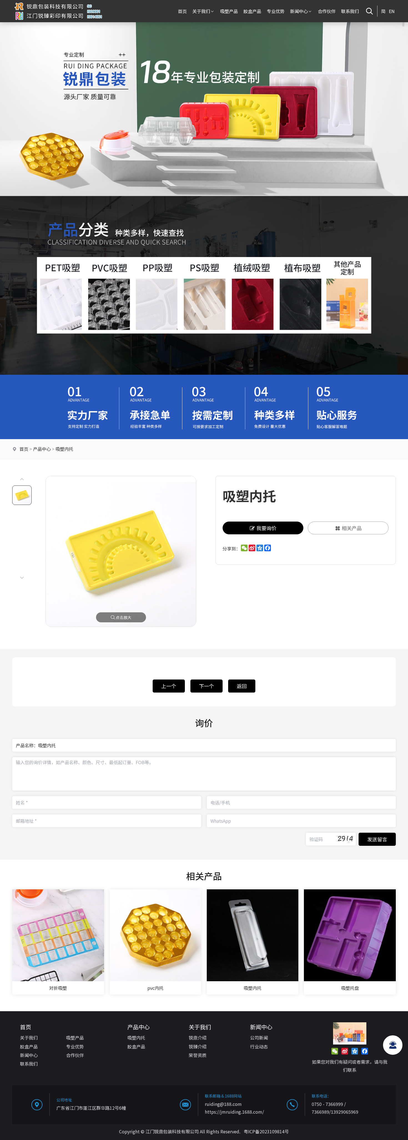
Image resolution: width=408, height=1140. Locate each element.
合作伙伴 (327, 11)
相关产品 (352, 528)
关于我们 (201, 11)
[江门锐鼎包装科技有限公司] (58, 20)
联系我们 (350, 11)
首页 (182, 11)
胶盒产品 (252, 11)
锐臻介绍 (197, 1046)
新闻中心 (299, 11)
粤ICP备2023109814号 (266, 1131)
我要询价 (266, 528)
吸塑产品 (229, 11)
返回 (242, 685)
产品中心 (42, 449)
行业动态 (259, 1046)
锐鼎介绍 (197, 1037)
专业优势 (275, 11)
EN (392, 11)
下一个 (206, 685)
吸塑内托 (64, 449)
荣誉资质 (197, 1055)
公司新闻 (259, 1037)
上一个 (168, 685)
